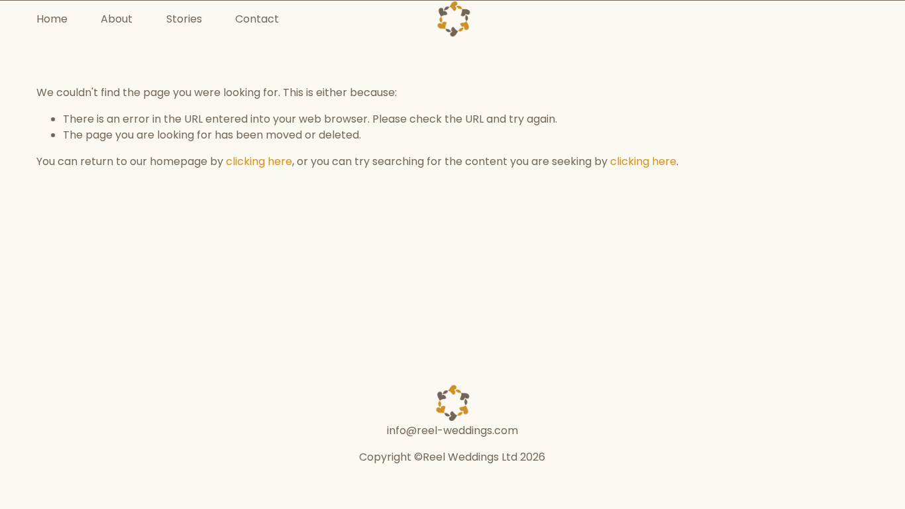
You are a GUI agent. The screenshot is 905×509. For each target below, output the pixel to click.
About (117, 19)
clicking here (259, 161)
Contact (257, 19)
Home (52, 19)
